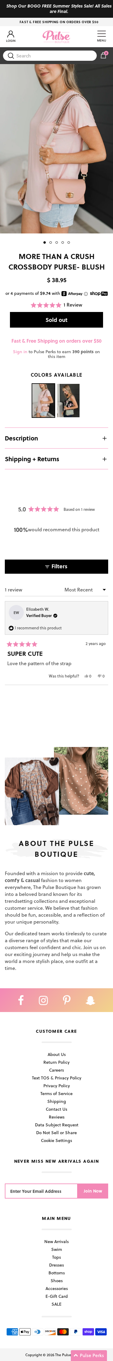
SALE (56, 1304)
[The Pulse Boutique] (56, 36)
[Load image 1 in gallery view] (56, 148)
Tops (56, 1257)
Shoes (57, 1280)
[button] (57, 305)
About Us (57, 1054)
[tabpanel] (56, 148)
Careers (56, 1070)
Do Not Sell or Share (56, 1132)
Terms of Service (56, 1093)
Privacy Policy (56, 1085)
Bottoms (57, 1273)
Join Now (93, 1191)
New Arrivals (56, 1241)
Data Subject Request (56, 1125)
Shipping (56, 1101)
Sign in (20, 351)
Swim (56, 1249)
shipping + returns (32, 458)
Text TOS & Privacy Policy (56, 1078)
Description (21, 438)
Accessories (57, 1288)
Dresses (56, 1265)
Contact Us (56, 1109)
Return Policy (56, 1062)
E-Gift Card (57, 1296)
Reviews (56, 1117)
